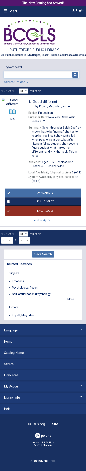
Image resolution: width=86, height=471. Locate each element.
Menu (13, 11)
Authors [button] (13, 307)
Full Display (45, 201)
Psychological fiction (25, 287)
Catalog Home (14, 353)
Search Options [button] (15, 82)
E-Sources (11, 375)
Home (8, 341)
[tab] (43, 263)
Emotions (18, 281)
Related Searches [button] (19, 264)
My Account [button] (12, 386)
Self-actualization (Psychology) (32, 294)
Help (7, 409)
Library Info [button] (12, 398)
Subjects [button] (14, 273)
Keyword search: (14, 66)
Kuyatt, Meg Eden (23, 315)
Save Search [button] (43, 254)
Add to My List (42, 220)
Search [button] (9, 364)
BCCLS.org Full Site (43, 424)
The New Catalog (34, 3)
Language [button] (11, 330)
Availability (45, 192)
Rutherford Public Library (34, 50)
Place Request (45, 210)
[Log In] (73, 10)
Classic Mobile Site (43, 461)
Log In (80, 10)
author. (55, 106)
